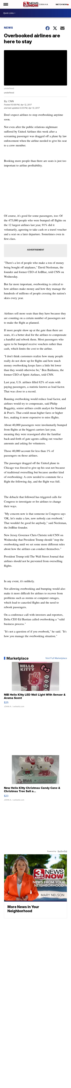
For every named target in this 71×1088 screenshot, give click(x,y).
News (8, 27)
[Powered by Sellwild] (62, 851)
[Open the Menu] (5, 4)
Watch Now (61, 4)
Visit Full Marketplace (56, 658)
